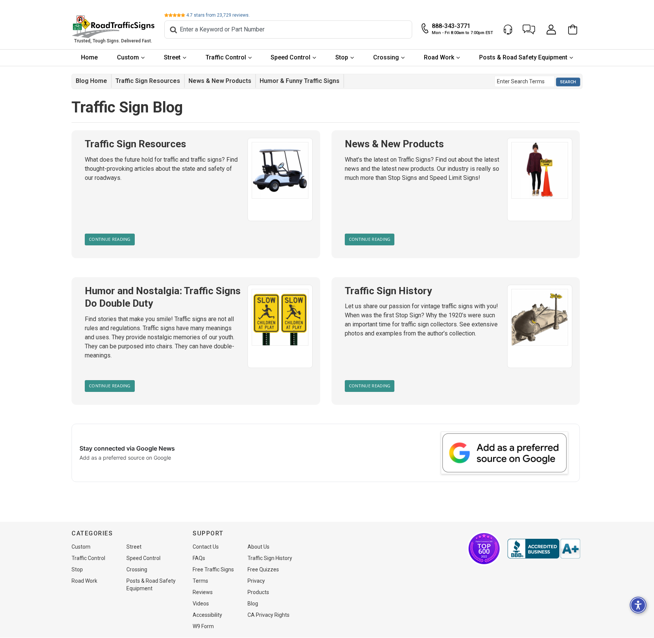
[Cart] (574, 29)
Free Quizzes (263, 569)
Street (172, 57)
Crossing (386, 57)
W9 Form (203, 626)
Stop (341, 57)
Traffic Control (226, 57)
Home (89, 57)
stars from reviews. (218, 15)
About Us (258, 547)
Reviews (203, 592)
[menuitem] (89, 58)
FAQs (199, 558)
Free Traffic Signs (213, 569)
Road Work (439, 57)
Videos (201, 604)
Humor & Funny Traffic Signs (299, 80)
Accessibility (207, 615)
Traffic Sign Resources (147, 80)
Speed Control (290, 57)
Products (258, 592)
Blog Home (91, 80)
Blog (253, 604)
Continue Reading (110, 239)
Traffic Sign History (388, 290)
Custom (128, 57)
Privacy (256, 581)
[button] (529, 29)
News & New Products (219, 80)
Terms (200, 581)
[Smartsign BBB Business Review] (544, 548)
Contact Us (206, 547)
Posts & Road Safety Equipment (523, 57)
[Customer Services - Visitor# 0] (508, 29)
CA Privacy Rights (269, 615)
